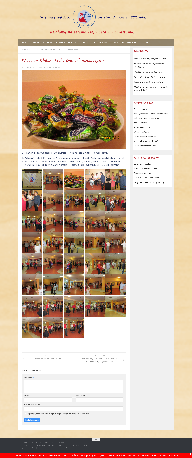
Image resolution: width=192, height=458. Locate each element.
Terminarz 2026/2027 (42, 42)
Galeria (83, 42)
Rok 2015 (49, 49)
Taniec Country (140, 123)
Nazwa (27, 395)
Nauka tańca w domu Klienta (146, 168)
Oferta (71, 42)
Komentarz (29, 378)
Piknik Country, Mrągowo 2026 (150, 59)
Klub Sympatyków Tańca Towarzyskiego (151, 113)
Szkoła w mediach (130, 42)
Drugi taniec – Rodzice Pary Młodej (149, 182)
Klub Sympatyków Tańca (68, 49)
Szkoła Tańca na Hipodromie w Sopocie (149, 65)
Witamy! (25, 42)
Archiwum (60, 42)
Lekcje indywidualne (142, 164)
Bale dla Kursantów (142, 127)
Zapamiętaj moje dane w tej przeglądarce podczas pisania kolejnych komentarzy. (58, 414)
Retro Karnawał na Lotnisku (148, 82)
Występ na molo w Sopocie (148, 72)
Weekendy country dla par (145, 145)
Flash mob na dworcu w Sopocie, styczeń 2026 (151, 88)
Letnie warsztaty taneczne (145, 136)
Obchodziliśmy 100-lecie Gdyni (149, 77)
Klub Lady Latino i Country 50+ (147, 118)
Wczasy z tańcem (141, 132)
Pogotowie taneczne (142, 173)
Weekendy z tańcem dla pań (146, 141)
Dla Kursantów (99, 42)
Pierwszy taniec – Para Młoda (146, 177)
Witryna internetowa (32, 404)
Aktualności (28, 49)
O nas (113, 42)
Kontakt (145, 42)
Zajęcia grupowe (141, 109)
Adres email (81, 395)
